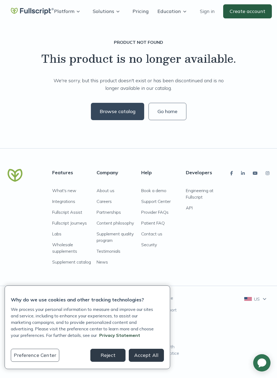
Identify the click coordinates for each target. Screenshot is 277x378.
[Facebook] (231, 173)
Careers (104, 201)
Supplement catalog (71, 262)
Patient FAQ (153, 223)
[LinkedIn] (243, 173)
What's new (64, 190)
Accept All (146, 355)
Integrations (63, 201)
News (102, 262)
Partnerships (109, 212)
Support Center (156, 201)
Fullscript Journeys (69, 223)
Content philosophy (115, 223)
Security (149, 244)
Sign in (207, 11)
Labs (56, 233)
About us (105, 190)
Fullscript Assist (67, 212)
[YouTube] (255, 173)
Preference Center (35, 355)
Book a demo (153, 190)
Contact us (151, 233)
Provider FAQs (155, 212)
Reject (108, 355)
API (189, 208)
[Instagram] (267, 173)
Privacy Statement (119, 335)
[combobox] (256, 299)
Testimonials (108, 251)
